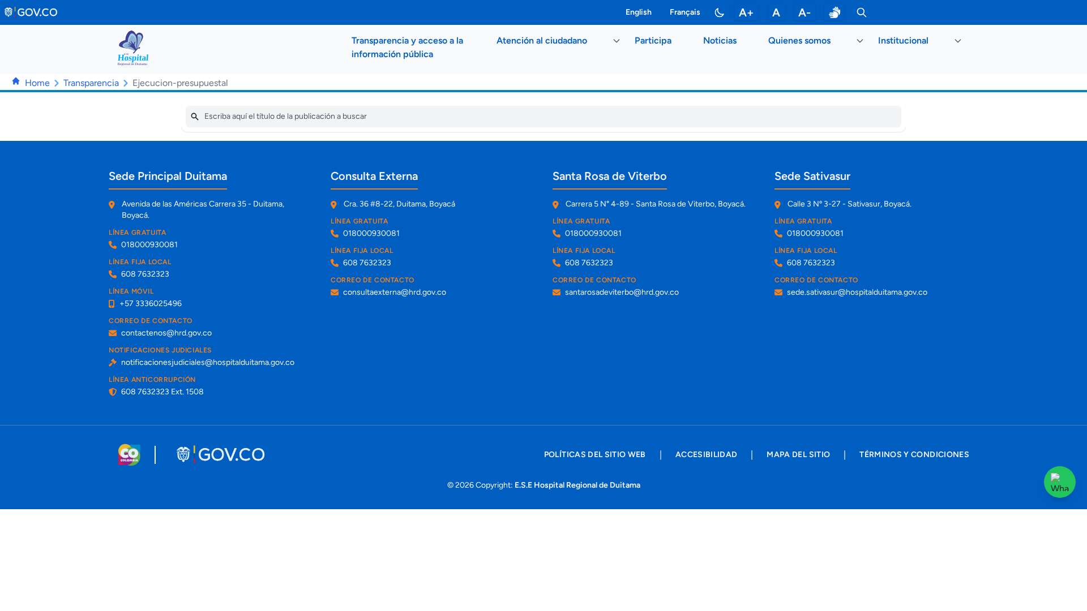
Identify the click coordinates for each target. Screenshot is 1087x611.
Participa (653, 40)
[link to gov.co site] (31, 12)
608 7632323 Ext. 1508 (162, 392)
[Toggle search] (862, 12)
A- (804, 12)
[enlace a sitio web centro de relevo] (834, 12)
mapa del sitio (798, 454)
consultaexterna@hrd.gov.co (394, 292)
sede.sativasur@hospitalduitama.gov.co (857, 292)
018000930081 (149, 244)
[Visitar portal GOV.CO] (221, 455)
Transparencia (91, 83)
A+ (746, 12)
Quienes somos (799, 40)
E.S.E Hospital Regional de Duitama (577, 485)
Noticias (720, 40)
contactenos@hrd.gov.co (166, 333)
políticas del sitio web (595, 454)
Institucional (903, 40)
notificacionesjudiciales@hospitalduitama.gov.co (207, 362)
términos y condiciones (914, 454)
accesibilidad (706, 454)
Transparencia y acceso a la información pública (407, 47)
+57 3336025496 (150, 303)
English (639, 12)
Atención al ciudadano (542, 40)
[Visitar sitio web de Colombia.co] (129, 455)
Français (685, 12)
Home (37, 83)
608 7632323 (145, 274)
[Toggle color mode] (719, 12)
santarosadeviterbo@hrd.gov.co (622, 292)
